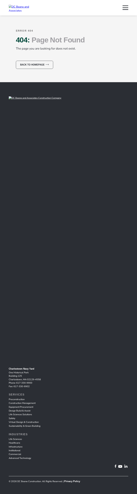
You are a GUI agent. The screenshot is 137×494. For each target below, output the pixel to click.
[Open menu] (125, 8)
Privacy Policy (72, 481)
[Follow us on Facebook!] (115, 467)
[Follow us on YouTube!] (120, 467)
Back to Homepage (32, 64)
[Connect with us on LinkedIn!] (125, 467)
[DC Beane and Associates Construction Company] (22, 8)
